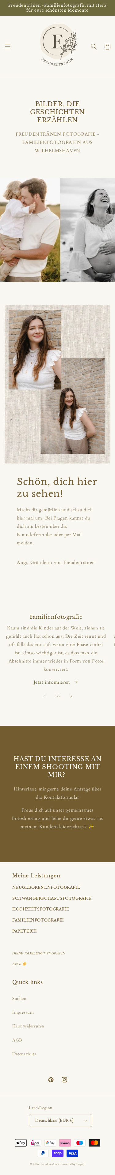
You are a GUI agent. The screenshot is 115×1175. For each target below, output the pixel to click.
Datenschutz (24, 1054)
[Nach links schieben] (44, 696)
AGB (17, 1040)
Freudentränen (50, 1164)
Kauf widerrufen (28, 1026)
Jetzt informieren (52, 682)
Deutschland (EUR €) (54, 1120)
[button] (7, 46)
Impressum (23, 1012)
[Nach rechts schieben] (71, 696)
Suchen (19, 998)
